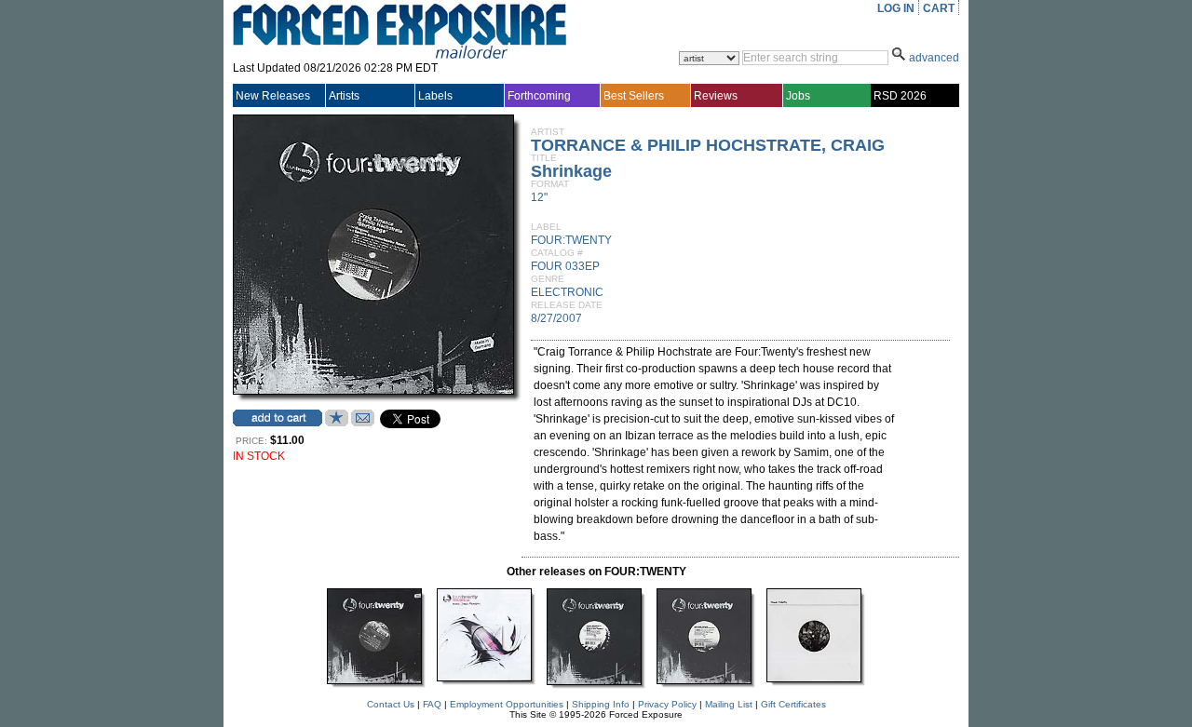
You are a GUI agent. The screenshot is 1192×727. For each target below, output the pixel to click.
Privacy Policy (667, 704)
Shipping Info (601, 704)
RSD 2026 (900, 95)
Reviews (716, 95)
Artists (344, 95)
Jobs (798, 95)
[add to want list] (336, 422)
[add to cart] (277, 418)
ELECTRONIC (567, 292)
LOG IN (895, 8)
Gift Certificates (793, 704)
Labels (435, 95)
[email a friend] (362, 422)
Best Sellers (633, 95)
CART (939, 8)
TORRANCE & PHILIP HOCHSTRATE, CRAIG (708, 145)
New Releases (273, 95)
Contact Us (390, 704)
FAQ (432, 704)
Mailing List (728, 704)
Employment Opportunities (506, 704)
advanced (934, 57)
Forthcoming (539, 95)
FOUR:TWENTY (571, 240)
